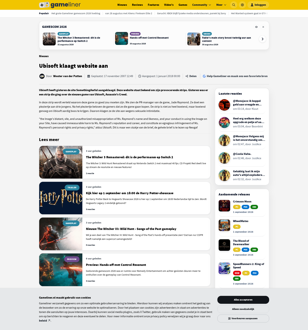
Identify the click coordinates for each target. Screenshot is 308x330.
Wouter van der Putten (67, 76)
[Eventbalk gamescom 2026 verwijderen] (263, 27)
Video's (169, 5)
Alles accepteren (243, 299)
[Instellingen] (242, 4)
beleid (43, 321)
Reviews (137, 5)
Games (183, 5)
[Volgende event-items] (262, 39)
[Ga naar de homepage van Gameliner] (60, 5)
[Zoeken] (233, 4)
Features (153, 5)
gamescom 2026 (54, 27)
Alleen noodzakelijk (243, 309)
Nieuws (122, 5)
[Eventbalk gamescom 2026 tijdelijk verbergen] (256, 27)
